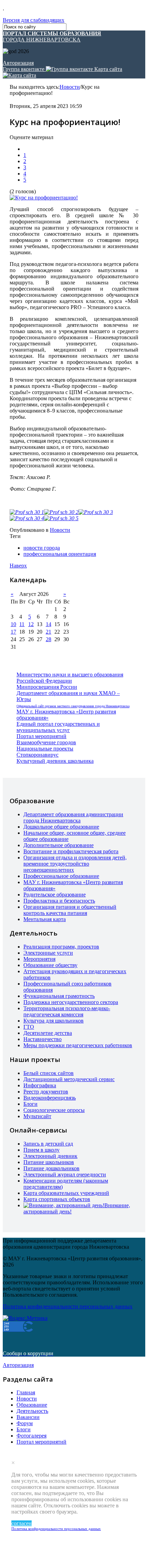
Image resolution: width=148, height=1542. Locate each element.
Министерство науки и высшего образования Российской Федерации (70, 678)
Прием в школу (41, 1150)
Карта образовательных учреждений (66, 1193)
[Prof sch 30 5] (61, 518)
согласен (21, 1523)
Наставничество (42, 1039)
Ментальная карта (44, 919)
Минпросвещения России (47, 687)
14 (48, 624)
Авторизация (18, 63)
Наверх (18, 565)
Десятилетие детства (47, 1033)
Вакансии (28, 1417)
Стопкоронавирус (38, 755)
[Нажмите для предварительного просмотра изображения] (44, 197)
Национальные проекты (45, 748)
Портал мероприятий (41, 736)
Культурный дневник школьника (55, 761)
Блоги (30, 1104)
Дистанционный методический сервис (69, 1079)
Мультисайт (37, 1116)
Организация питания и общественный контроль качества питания (69, 910)
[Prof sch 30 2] (61, 512)
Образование (32, 1405)
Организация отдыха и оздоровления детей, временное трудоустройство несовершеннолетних (75, 864)
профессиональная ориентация (59, 554)
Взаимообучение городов (46, 742)
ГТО (28, 1027)
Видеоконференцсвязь (49, 1098)
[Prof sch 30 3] (95, 512)
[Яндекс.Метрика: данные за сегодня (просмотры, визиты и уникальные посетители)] (25, 1318)
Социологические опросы (54, 1110)
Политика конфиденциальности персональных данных (56, 1529)
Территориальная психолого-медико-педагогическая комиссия (66, 1011)
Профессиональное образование (61, 876)
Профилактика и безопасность (59, 901)
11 (21, 624)
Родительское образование (54, 894)
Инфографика (39, 1085)
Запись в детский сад (48, 1144)
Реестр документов (45, 1091)
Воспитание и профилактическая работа (70, 851)
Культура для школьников (53, 1021)
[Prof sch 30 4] (27, 518)
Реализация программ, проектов (61, 947)
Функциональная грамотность (59, 996)
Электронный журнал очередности (64, 1174)
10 (13, 624)
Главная (26, 1392)
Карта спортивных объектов (56, 1199)
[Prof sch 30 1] (27, 512)
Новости (70, 87)
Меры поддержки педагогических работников (77, 1045)
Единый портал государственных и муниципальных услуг (58, 727)
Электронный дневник (50, 1156)
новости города (41, 548)
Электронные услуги (48, 953)
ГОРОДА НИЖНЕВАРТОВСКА (52, 36)
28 (48, 639)
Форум (25, 1423)
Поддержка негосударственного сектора (70, 1002)
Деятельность (32, 1411)
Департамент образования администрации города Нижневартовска (73, 817)
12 (31, 624)
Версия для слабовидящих (33, 20)
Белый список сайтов (48, 1073)
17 (13, 632)
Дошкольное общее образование (61, 827)
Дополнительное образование (58, 845)
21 (48, 632)
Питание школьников (48, 1162)
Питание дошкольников (51, 1168)
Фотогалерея (31, 1436)
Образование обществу (50, 965)
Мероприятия (39, 959)
